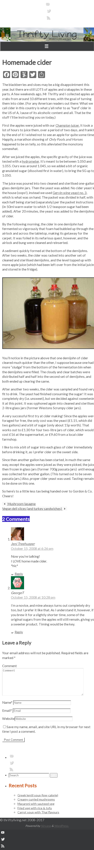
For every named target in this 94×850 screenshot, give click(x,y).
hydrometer (30, 161)
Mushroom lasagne (21, 504)
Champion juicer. (68, 125)
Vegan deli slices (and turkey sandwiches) (32, 509)
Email (7, 710)
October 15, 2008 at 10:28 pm (33, 597)
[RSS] (49, 19)
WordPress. (61, 826)
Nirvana (46, 826)
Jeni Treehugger (23, 544)
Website (8, 719)
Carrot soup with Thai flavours (38, 812)
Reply (19, 574)
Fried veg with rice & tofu (34, 808)
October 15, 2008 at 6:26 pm (32, 548)
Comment (9, 666)
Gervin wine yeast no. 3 (70, 193)
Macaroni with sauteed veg (35, 804)
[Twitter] (49, 12)
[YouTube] (47, 5)
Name (7, 702)
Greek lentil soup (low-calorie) (37, 795)
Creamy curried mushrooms (36, 799)
